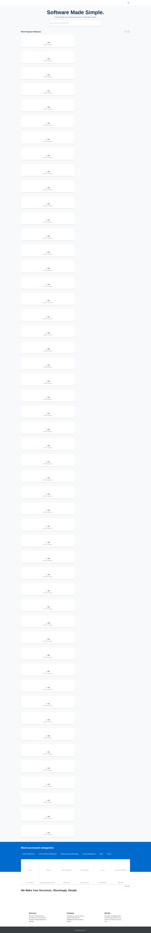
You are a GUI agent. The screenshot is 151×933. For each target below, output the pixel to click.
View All (127, 886)
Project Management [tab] (88, 854)
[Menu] (128, 3)
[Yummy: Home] (24, 3)
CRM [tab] (101, 854)
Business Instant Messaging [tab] (69, 854)
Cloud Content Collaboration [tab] (48, 854)
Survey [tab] (109, 854)
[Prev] (126, 32)
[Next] (129, 32)
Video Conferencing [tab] (28, 854)
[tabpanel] (75, 871)
